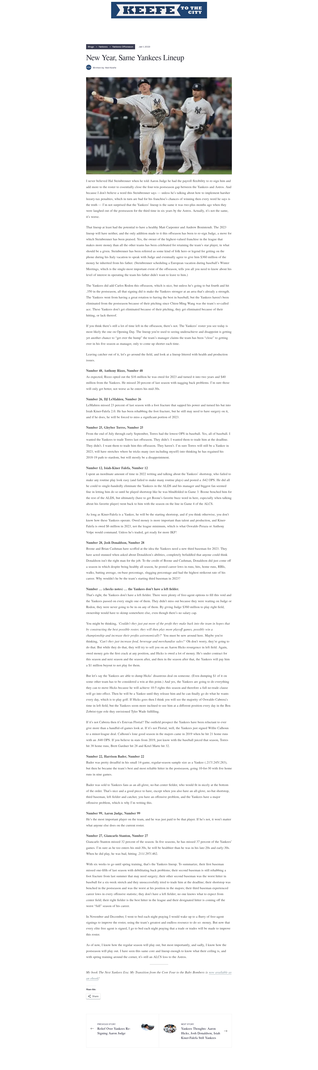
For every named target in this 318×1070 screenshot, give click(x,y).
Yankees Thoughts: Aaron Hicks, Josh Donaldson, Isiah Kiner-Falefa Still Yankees (200, 1031)
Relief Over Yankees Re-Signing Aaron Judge (113, 1029)
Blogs (91, 46)
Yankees (103, 46)
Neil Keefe (110, 67)
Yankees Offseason (122, 46)
